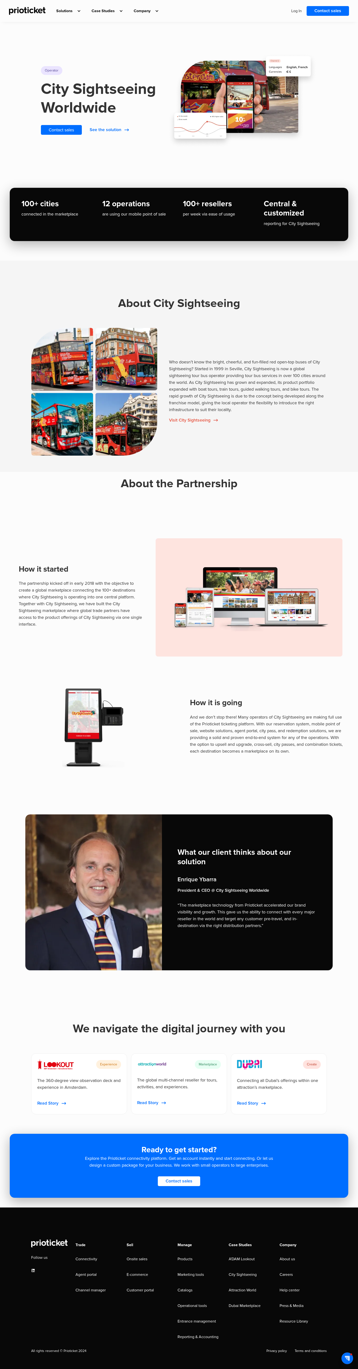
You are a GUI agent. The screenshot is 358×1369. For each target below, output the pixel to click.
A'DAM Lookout (242, 1259)
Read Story (47, 1103)
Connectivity (86, 1259)
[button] (67, 11)
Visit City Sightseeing (189, 420)
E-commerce (137, 1274)
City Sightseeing (243, 1274)
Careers (286, 1274)
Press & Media (291, 1305)
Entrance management (197, 1321)
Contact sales (327, 11)
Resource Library (294, 1321)
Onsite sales (137, 1259)
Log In (296, 11)
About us (287, 1259)
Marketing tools (191, 1274)
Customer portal (140, 1290)
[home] (27, 11)
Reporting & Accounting (198, 1336)
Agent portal (86, 1274)
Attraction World (242, 1290)
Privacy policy (276, 1351)
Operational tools (192, 1305)
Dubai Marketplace (245, 1305)
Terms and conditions (311, 1351)
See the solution (105, 130)
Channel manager (90, 1290)
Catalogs (185, 1290)
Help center (290, 1290)
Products (185, 1259)
